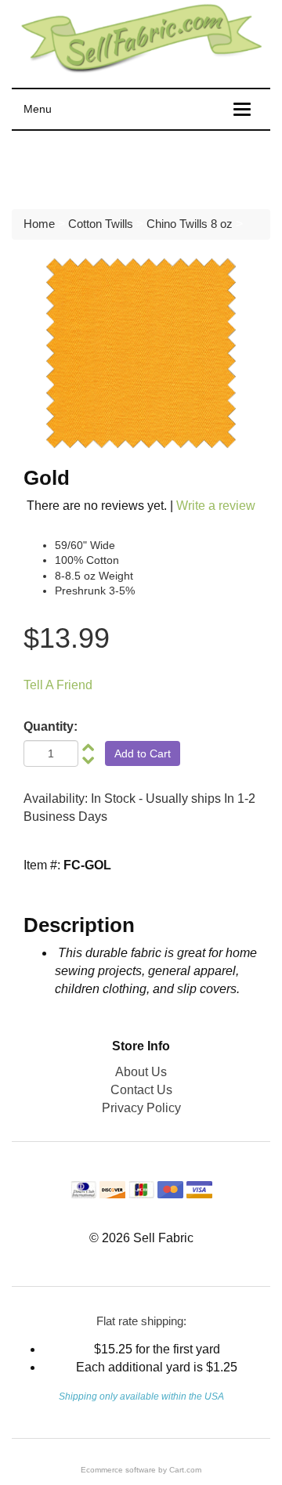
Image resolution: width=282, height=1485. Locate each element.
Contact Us (141, 1090)
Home (39, 223)
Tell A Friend (58, 685)
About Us (141, 1072)
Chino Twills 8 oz (189, 223)
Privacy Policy (141, 1108)
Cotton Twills (100, 223)
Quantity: (51, 726)
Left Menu (55, 166)
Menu (38, 109)
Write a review (215, 505)
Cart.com (185, 1469)
